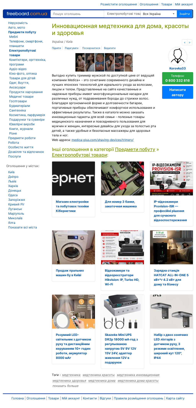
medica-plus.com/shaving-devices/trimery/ (103, 140)
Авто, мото (16, 27)
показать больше (65, 386)
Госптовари (18, 101)
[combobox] (158, 13)
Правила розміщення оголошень (138, 398)
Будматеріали (19, 106)
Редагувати (71, 48)
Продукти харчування (26, 92)
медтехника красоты (99, 375)
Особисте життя (20, 147)
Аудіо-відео (18, 69)
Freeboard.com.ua (27, 13)
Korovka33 (177, 68)
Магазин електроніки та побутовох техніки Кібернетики (72, 206)
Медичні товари (21, 96)
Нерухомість (18, 23)
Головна (17, 398)
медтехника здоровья (69, 380)
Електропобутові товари (123, 14)
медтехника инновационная (138, 375)
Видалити (110, 48)
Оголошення (149, 4)
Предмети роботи (22, 138)
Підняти (56, 48)
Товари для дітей (22, 78)
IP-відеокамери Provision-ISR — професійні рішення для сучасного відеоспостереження (170, 211)
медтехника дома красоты (138, 380)
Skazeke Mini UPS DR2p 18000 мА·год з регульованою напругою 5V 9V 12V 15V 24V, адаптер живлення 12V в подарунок (121, 348)
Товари (166, 4)
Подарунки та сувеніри (27, 119)
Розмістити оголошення (118, 4)
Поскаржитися (91, 48)
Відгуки (105, 398)
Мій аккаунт (184, 4)
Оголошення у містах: (22, 166)
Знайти (184, 14)
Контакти (90, 398)
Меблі (13, 37)
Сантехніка (17, 110)
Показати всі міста (22, 227)
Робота (13, 142)
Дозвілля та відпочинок (26, 152)
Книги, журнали (21, 129)
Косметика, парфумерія (27, 115)
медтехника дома (101, 380)
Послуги (14, 156)
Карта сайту (175, 398)
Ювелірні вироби (22, 124)
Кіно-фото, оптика (23, 73)
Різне (13, 133)
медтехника (71, 375)
